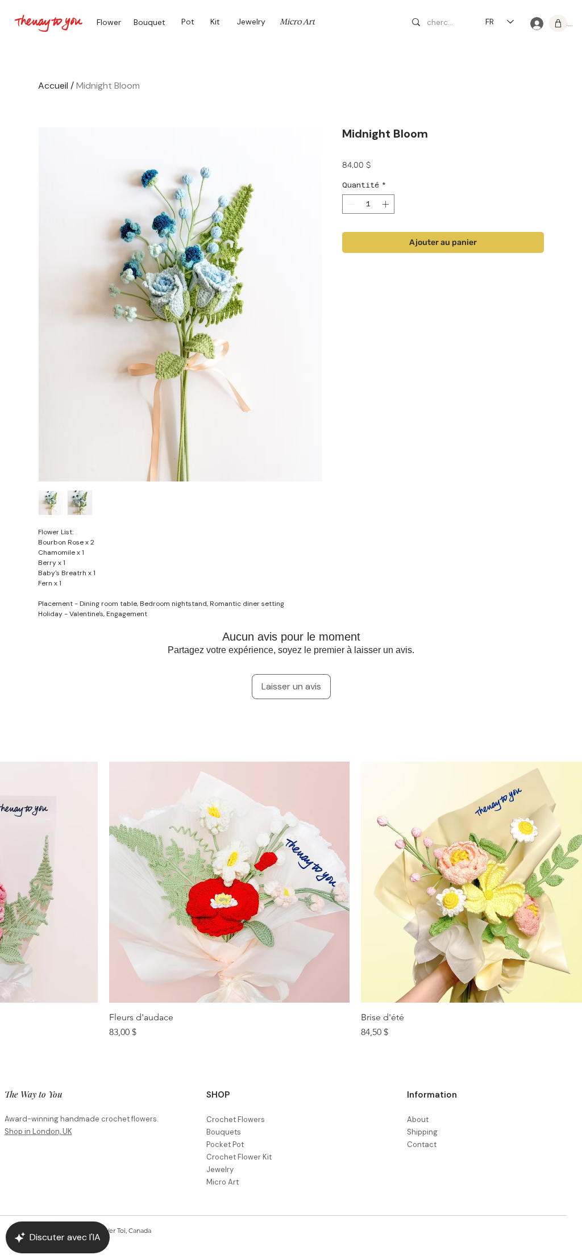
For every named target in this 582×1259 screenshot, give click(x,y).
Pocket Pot (225, 1144)
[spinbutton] (368, 204)
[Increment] (386, 204)
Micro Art (222, 1182)
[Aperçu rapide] (229, 882)
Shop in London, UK (38, 1131)
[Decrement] (350, 204)
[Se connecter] (535, 24)
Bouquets (223, 1132)
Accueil (53, 86)
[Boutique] (558, 23)
